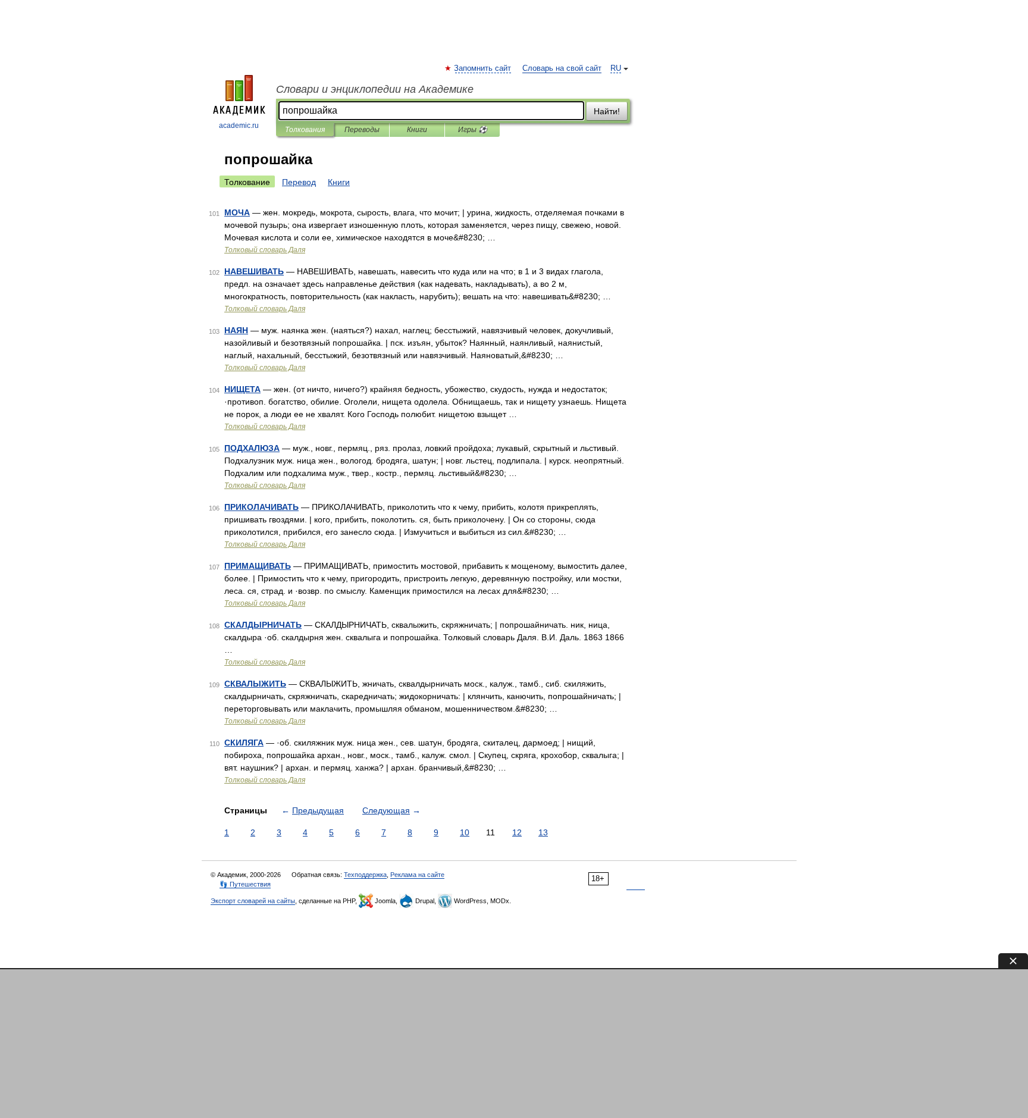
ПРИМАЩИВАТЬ (257, 566)
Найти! (607, 111)
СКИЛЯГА (244, 742)
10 (464, 832)
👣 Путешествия (245, 884)
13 (543, 832)
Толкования (305, 130)
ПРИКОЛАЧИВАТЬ (261, 507)
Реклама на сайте (417, 874)
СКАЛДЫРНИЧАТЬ (263, 625)
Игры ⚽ (472, 130)
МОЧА (237, 212)
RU (615, 68)
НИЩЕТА (242, 389)
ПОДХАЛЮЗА (252, 448)
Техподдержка (365, 874)
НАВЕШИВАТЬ (254, 271)
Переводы (362, 130)
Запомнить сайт (483, 68)
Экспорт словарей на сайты (253, 900)
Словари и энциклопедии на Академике (375, 89)
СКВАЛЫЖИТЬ (255, 683)
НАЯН (236, 330)
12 (517, 832)
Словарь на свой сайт (561, 68)
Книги (417, 130)
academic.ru (239, 125)
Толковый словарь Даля (264, 250)
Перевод (299, 182)
